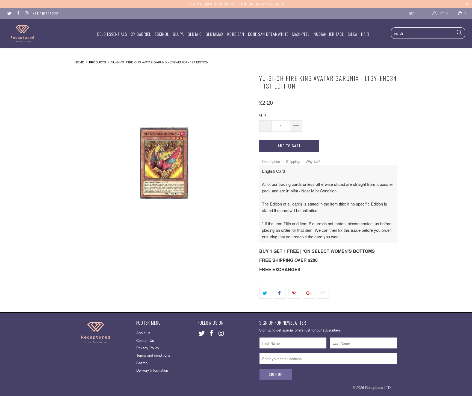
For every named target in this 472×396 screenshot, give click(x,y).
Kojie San (235, 34)
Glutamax (214, 34)
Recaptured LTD (378, 387)
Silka (352, 34)
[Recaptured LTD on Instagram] (26, 13)
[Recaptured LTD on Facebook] (17, 13)
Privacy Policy (147, 347)
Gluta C (195, 34)
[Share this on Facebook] (279, 293)
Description (271, 161)
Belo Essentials (112, 34)
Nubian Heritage (329, 34)
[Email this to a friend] (323, 293)
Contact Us (145, 340)
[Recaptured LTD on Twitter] (9, 13)
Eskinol (162, 34)
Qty (263, 115)
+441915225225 (45, 13)
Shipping (293, 161)
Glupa (178, 34)
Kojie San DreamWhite (268, 34)
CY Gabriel (141, 34)
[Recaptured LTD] (40, 33)
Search (142, 362)
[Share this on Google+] (308, 293)
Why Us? (313, 161)
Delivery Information (152, 370)
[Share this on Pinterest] (294, 293)
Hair (365, 34)
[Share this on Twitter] (265, 293)
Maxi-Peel (301, 34)
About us (143, 332)
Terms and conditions (153, 355)
